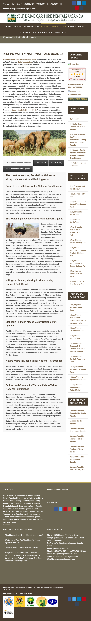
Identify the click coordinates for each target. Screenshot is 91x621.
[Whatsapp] (74, 509)
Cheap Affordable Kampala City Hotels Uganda (78, 413)
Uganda (37, 517)
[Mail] (78, 509)
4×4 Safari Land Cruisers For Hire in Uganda (77, 126)
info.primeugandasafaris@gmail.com (64, 556)
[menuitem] (9, 26)
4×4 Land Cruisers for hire (31, 498)
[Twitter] (60, 509)
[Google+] (69, 509)
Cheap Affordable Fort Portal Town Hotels (77, 449)
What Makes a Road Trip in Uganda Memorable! (24, 535)
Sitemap (6, 525)
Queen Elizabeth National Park (24, 110)
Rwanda (40, 519)
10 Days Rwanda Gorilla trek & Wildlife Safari (78, 369)
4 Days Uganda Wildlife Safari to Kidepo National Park (78, 263)
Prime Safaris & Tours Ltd (13, 495)
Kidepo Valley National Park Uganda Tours (19, 59)
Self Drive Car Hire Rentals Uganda (17, 509)
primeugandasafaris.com (65, 559)
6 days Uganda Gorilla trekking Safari (76, 307)
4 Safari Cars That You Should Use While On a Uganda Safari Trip (23, 541)
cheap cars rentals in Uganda (30, 506)
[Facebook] (56, 509)
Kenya (16, 519)
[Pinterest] (65, 509)
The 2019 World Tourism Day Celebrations (21, 548)
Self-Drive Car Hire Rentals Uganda (28, 587)
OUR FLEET (74, 119)
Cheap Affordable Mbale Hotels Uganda (77, 459)
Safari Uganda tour (25, 62)
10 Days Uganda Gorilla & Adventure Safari (77, 359)
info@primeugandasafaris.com (64, 554)
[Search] (69, 33)
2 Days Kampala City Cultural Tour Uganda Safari (78, 204)
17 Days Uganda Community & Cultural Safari (76, 387)
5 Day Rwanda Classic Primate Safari (76, 273)
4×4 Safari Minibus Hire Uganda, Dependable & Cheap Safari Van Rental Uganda (78, 139)
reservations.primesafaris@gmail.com (19, 9)
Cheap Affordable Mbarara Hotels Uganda (77, 439)
